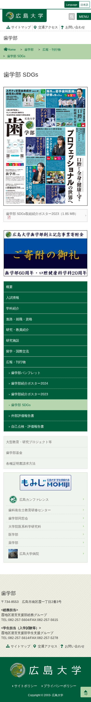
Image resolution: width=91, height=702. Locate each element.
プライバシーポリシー (60, 686)
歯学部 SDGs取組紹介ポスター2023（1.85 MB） (42, 214)
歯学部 (11, 38)
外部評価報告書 (22, 416)
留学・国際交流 (17, 351)
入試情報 (12, 297)
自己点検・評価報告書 (27, 426)
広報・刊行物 (51, 49)
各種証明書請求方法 (20, 463)
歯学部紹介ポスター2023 (29, 394)
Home (12, 49)
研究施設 (12, 340)
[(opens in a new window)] (45, 482)
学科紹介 (12, 308)
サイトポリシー (25, 686)
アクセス (48, 27)
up (86, 693)
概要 (9, 287)
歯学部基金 (14, 453)
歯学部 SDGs (21, 405)
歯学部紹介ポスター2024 (29, 383)
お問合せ (75, 27)
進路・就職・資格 (19, 319)
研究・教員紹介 (17, 330)
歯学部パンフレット (26, 373)
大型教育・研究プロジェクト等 (29, 442)
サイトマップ (21, 27)
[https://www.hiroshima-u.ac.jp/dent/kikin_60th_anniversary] (46, 253)
